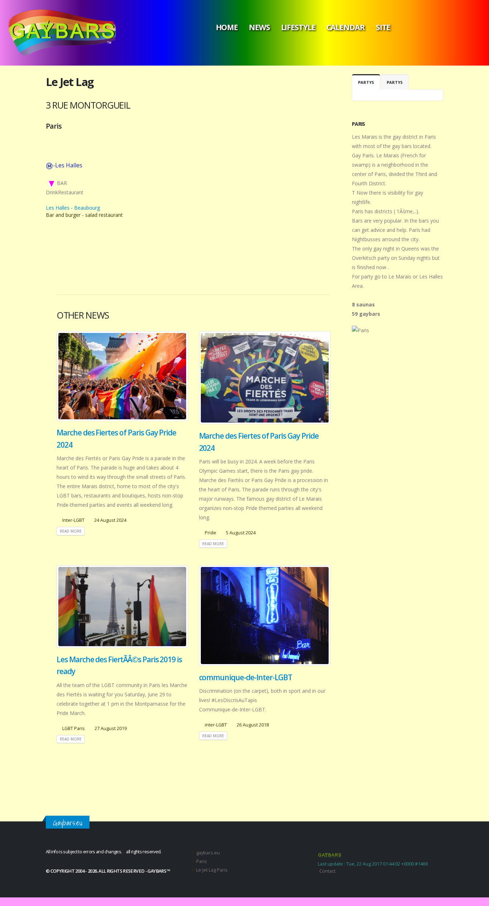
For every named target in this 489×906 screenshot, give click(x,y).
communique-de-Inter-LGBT (245, 677)
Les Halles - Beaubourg (73, 207)
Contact (327, 871)
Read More (71, 531)
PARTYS (366, 82)
